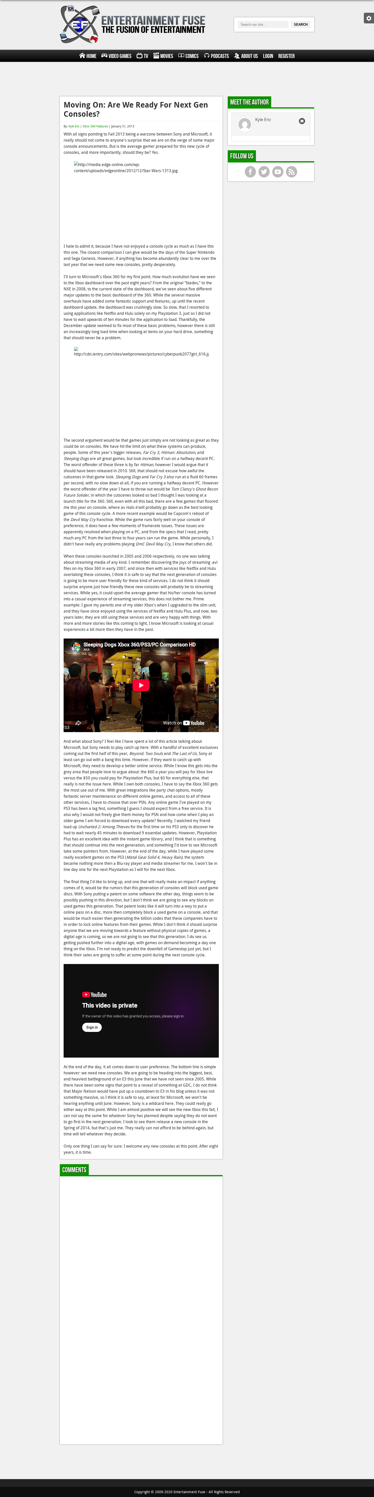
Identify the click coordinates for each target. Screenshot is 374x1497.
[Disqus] (141, 1243)
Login (268, 56)
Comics (192, 56)
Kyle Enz (73, 126)
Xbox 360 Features (95, 126)
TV (146, 56)
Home (91, 56)
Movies (166, 56)
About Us (249, 56)
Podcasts (220, 56)
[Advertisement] (187, 78)
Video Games (120, 56)
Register (286, 56)
